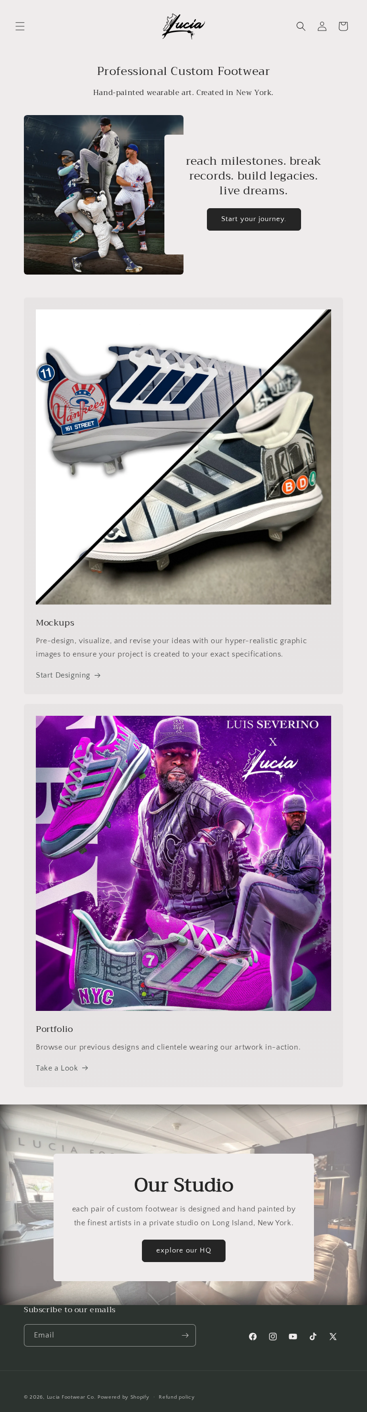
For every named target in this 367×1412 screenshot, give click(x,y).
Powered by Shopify (123, 1397)
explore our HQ (183, 1250)
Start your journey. (254, 219)
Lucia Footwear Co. (71, 1397)
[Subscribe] (184, 1335)
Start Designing (63, 675)
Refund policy (176, 1397)
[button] (20, 26)
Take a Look (57, 1068)
